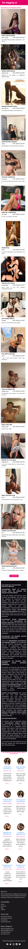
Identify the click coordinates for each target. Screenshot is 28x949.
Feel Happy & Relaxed (8, 354)
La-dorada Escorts (6, 922)
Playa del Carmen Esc (8, 177)
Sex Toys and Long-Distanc (20, 800)
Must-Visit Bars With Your (20, 768)
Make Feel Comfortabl (9, 212)
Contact (3, 909)
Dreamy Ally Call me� (9, 460)
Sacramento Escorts (6, 916)
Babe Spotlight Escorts (7, 930)
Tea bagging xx (9, 2)
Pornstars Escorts (6, 932)
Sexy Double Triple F (8, 318)
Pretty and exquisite (8, 35)
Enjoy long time (7, 424)
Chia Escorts (4, 920)
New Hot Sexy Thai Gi (8, 283)
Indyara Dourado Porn (9, 106)
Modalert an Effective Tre (7, 833)
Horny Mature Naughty (9, 566)
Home (2, 904)
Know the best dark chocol (7, 800)
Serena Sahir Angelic (8, 71)
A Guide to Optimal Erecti (20, 833)
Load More (14, 576)
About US (3, 906)
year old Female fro (8, 389)
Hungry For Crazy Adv (9, 531)
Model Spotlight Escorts (7, 928)
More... (7, 783)
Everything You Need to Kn (7, 866)
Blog (2, 908)
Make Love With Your (8, 495)
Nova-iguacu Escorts (6, 918)
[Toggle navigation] (24, 2)
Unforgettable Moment (9, 142)
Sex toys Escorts (5, 934)
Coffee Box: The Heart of (7, 768)
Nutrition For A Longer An (21, 866)
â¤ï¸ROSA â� (5, 248)
